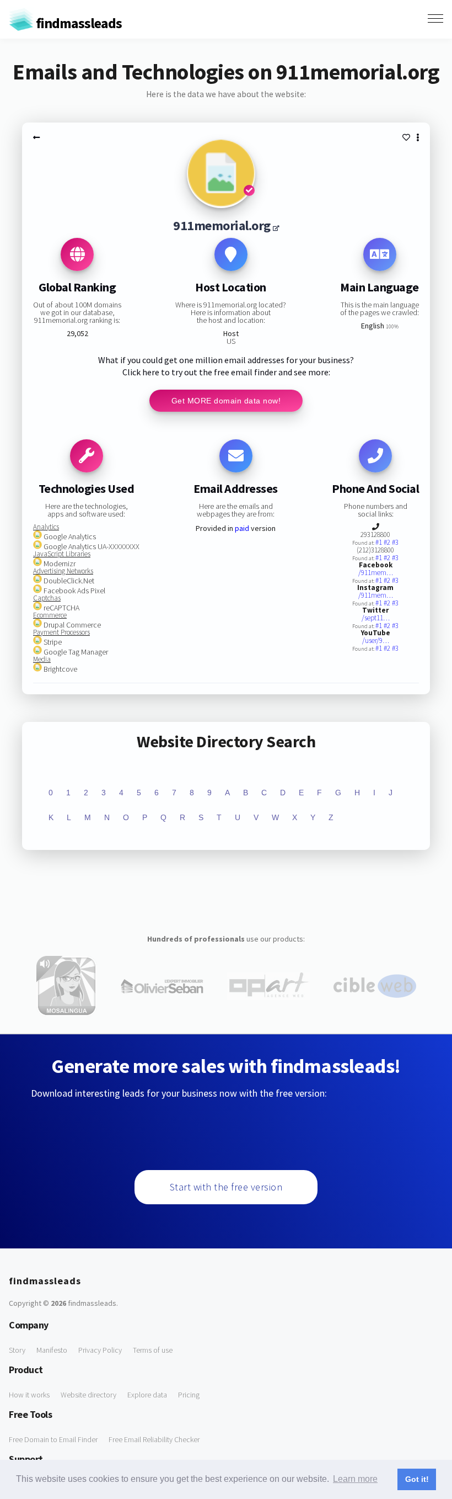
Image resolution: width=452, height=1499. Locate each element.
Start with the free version (226, 1187)
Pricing (189, 1395)
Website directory (88, 1395)
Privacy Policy (100, 1350)
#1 (379, 542)
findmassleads (78, 23)
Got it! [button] (417, 1479)
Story (17, 1350)
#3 (395, 542)
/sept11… (376, 618)
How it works (29, 1395)
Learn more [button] (355, 1479)
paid (242, 528)
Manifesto (51, 1350)
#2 (388, 542)
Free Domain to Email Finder (53, 1439)
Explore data (147, 1395)
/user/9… (375, 640)
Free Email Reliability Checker (154, 1439)
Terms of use (153, 1350)
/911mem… (375, 572)
